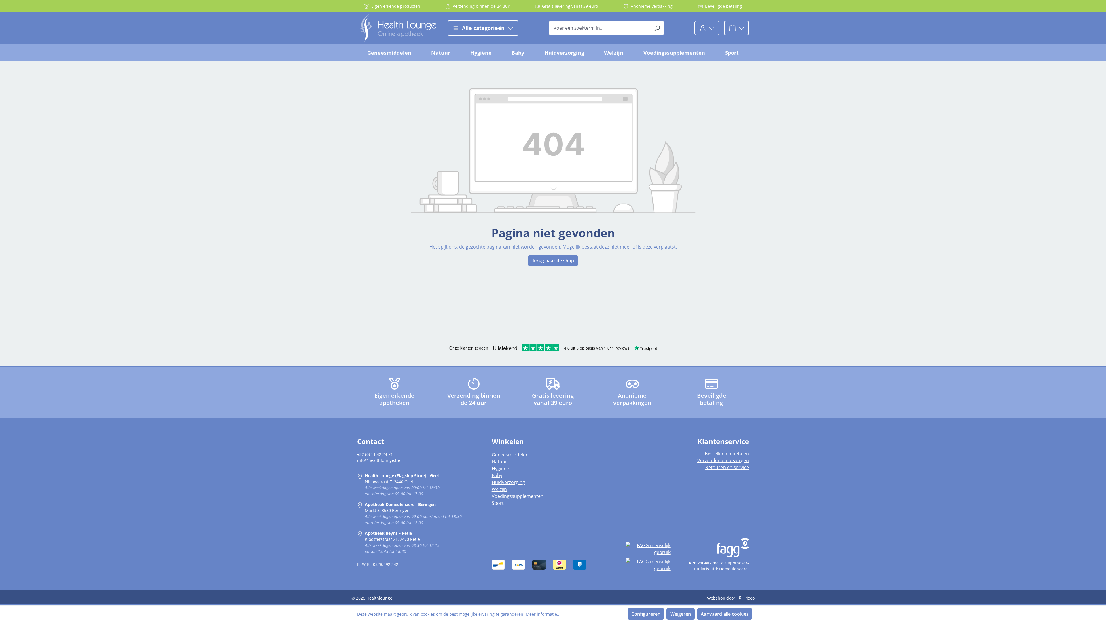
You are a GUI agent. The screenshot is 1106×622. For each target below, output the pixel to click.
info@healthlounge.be (378, 460)
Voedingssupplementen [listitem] (517, 496)
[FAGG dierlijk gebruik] (648, 565)
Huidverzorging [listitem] (508, 482)
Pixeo (750, 598)
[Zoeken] (657, 28)
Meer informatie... (543, 614)
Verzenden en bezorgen (723, 460)
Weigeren (680, 614)
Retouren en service (727, 467)
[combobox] (600, 28)
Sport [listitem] (498, 503)
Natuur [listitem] (499, 461)
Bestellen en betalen (727, 453)
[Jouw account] (706, 28)
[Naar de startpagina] (396, 28)
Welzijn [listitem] (499, 489)
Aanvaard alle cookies (725, 614)
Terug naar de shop (553, 260)
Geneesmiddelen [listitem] (510, 455)
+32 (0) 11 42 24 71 (375, 454)
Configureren (645, 614)
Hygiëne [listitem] (500, 468)
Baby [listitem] (497, 475)
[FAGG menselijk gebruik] (648, 549)
